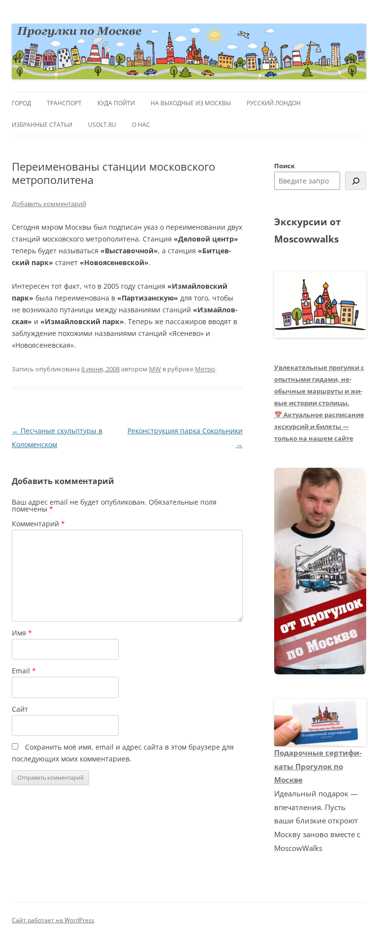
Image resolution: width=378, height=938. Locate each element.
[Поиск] (355, 181)
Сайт (20, 709)
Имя (22, 632)
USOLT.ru (102, 125)
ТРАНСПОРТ (64, 103)
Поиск (284, 165)
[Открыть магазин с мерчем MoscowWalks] (320, 571)
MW (155, 368)
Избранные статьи (42, 125)
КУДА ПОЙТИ (116, 103)
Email (24, 670)
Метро (205, 368)
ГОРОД (21, 103)
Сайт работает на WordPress (53, 920)
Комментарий (38, 523)
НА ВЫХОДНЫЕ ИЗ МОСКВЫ (191, 103)
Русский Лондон (274, 103)
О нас (141, 125)
